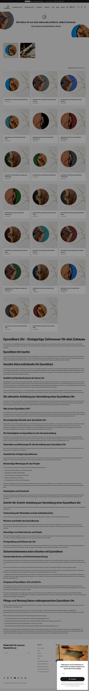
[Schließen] (85, 648)
